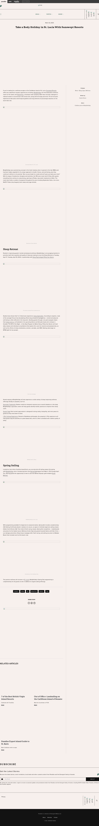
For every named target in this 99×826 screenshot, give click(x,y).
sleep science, (10, 322)
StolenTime (20, 94)
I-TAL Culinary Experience (10, 416)
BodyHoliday (37, 92)
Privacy (3, 797)
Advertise (49, 817)
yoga (47, 591)
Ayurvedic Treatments (9, 404)
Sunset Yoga (6, 411)
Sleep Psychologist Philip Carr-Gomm (43, 257)
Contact (55, 817)
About (44, 817)
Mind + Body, (78, 90)
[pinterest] (34, 603)
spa (27, 591)
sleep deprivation (39, 316)
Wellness (41, 591)
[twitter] (32, 603)
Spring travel (34, 591)
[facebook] (29, 603)
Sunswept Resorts (51, 90)
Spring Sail (33, 471)
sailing (22, 591)
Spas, (84, 90)
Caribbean (16, 591)
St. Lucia (26, 579)
